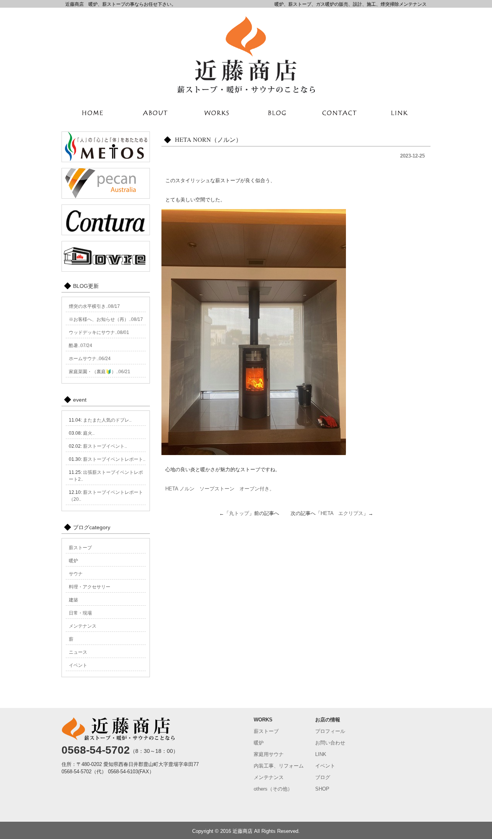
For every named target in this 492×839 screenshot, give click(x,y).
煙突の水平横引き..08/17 (94, 306)
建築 (73, 600)
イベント (78, 665)
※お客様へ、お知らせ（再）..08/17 (106, 319)
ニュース (78, 652)
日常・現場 (80, 613)
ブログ (322, 777)
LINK (320, 754)
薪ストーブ (80, 547)
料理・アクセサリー (89, 587)
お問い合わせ (330, 743)
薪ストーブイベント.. (105, 446)
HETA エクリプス (342, 513)
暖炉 (73, 560)
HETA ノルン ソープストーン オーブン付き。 (219, 489)
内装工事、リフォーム (279, 766)
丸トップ (239, 513)
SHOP (322, 789)
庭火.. (89, 433)
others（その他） (273, 789)
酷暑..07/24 (80, 345)
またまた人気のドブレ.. (107, 420)
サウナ (76, 574)
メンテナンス (82, 626)
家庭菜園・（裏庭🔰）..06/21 (99, 371)
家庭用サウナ (269, 754)
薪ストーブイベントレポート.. (114, 459)
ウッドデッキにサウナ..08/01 (99, 332)
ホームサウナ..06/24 (90, 358)
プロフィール (330, 731)
